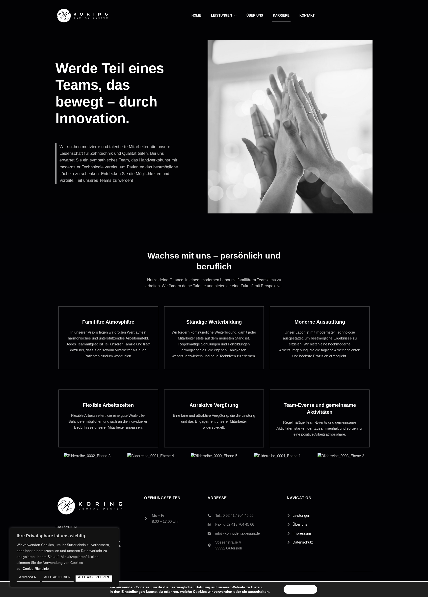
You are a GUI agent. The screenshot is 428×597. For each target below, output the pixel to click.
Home (196, 15)
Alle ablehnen (57, 577)
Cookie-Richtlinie (36, 569)
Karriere (281, 15)
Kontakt (307, 15)
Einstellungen (133, 592)
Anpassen (27, 577)
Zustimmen (300, 589)
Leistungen (221, 15)
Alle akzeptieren (93, 577)
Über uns (254, 15)
